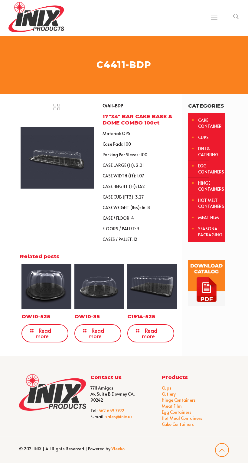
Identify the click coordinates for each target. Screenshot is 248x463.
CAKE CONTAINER (210, 123)
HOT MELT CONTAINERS (210, 203)
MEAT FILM (208, 217)
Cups (166, 388)
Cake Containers (178, 424)
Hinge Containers (179, 400)
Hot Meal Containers (182, 418)
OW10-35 (87, 316)
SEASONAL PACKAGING (210, 232)
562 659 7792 (111, 410)
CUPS (203, 137)
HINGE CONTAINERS (210, 186)
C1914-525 (141, 316)
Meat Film (172, 406)
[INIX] (36, 16)
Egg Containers (176, 412)
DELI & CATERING (208, 151)
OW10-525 (35, 316)
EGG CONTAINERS (210, 169)
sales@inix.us (118, 416)
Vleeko (118, 449)
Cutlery (169, 394)
